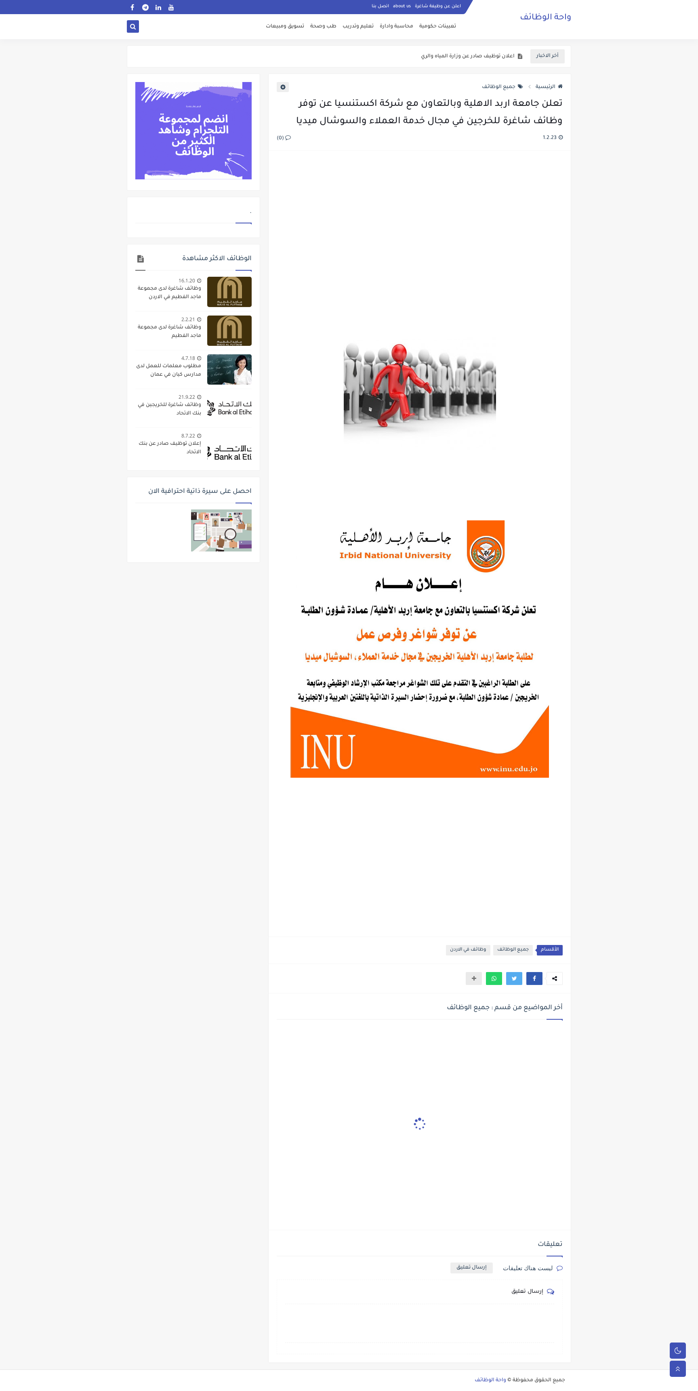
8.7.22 (188, 435)
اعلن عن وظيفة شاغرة (438, 6)
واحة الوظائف (545, 18)
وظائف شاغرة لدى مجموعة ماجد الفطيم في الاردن (169, 293)
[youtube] (171, 7)
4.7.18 (188, 358)
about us (402, 6)
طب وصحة (323, 26)
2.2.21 (188, 319)
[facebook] (132, 7)
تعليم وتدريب (358, 26)
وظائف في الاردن (468, 950)
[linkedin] (158, 7)
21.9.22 (187, 397)
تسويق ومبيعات (285, 26)
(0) (281, 138)
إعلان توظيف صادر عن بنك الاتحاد (170, 448)
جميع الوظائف (498, 87)
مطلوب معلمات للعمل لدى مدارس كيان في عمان (168, 371)
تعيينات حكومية (437, 26)
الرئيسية (545, 87)
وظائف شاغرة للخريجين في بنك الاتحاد (169, 409)
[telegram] (145, 7)
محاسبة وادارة (396, 26)
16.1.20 (187, 280)
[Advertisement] (419, 245)
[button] (534, 978)
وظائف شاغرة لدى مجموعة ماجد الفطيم (169, 332)
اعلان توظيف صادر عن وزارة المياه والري (468, 56)
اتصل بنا (380, 6)
